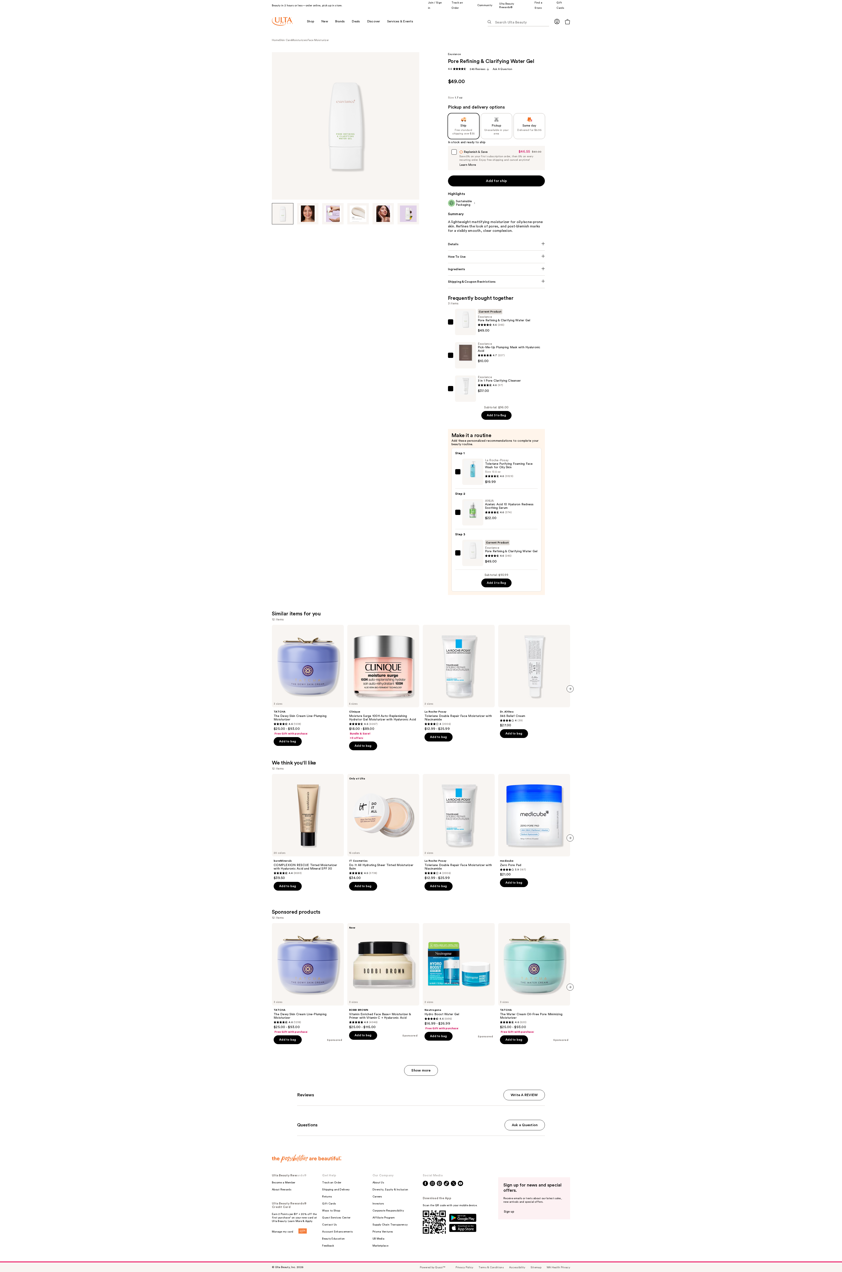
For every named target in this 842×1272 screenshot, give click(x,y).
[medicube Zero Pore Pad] (534, 825)
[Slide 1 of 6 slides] (282, 214)
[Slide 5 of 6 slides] (383, 214)
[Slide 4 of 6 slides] (358, 214)
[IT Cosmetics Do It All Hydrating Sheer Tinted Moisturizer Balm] (383, 827)
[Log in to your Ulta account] (557, 21)
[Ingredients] (496, 269)
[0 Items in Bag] (567, 21)
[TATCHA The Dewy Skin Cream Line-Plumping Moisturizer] (308, 680)
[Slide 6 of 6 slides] (408, 214)
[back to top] (828, 1258)
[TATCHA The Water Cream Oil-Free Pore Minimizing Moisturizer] (534, 978)
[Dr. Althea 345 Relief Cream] (534, 676)
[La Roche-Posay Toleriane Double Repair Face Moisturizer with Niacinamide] (459, 678)
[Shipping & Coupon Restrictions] (496, 282)
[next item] (570, 688)
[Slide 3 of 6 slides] (333, 214)
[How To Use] (496, 257)
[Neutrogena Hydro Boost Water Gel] (459, 976)
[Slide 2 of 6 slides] (308, 214)
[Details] (496, 244)
